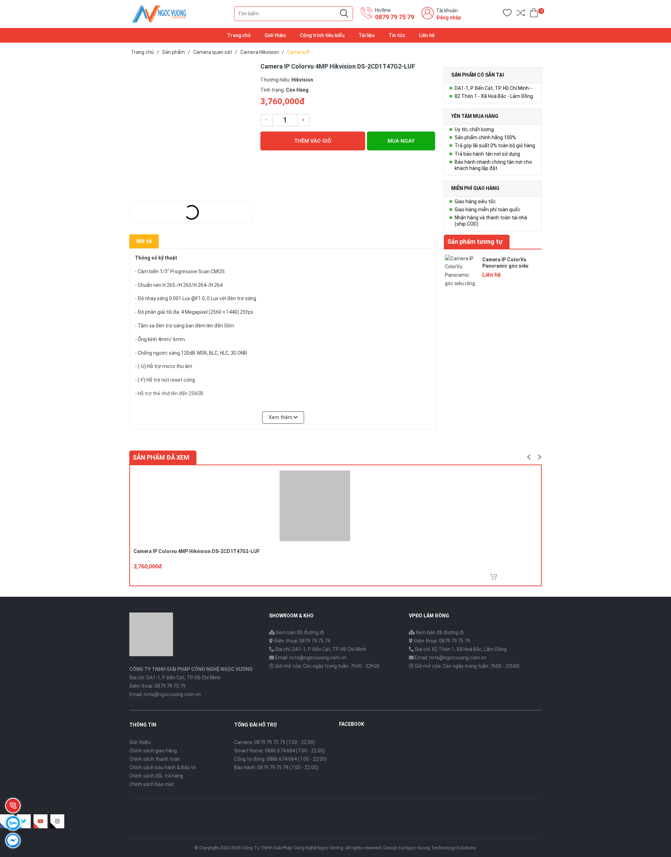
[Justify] (344, 14)
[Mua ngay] (493, 577)
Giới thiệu (275, 35)
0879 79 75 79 (394, 17)
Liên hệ (427, 35)
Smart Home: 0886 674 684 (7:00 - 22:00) (279, 750)
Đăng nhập (448, 17)
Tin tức (397, 35)
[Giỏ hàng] (533, 14)
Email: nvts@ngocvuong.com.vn (310, 657)
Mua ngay (401, 141)
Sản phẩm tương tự (475, 241)
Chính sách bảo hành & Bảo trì (162, 767)
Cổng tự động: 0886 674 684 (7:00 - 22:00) (280, 759)
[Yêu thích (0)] (507, 14)
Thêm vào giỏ (312, 141)
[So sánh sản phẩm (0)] (520, 14)
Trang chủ (239, 35)
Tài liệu (367, 35)
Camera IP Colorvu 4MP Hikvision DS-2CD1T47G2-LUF (197, 551)
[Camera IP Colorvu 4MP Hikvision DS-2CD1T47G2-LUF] (191, 129)
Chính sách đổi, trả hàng (156, 776)
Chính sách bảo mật (151, 784)
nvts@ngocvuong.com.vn (172, 694)
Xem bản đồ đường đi (299, 632)
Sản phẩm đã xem (161, 457)
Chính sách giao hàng (153, 750)
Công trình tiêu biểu (322, 35)
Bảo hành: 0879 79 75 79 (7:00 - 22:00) (276, 767)
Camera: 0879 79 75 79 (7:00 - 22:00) (274, 742)
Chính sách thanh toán (154, 759)
